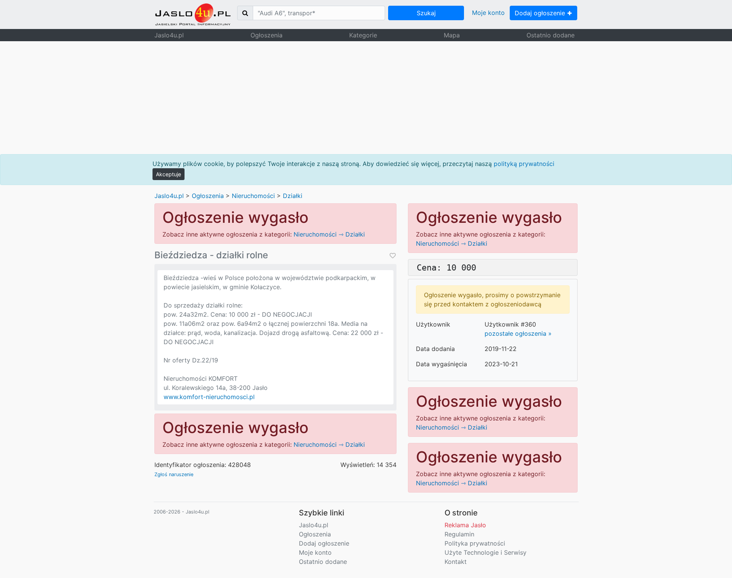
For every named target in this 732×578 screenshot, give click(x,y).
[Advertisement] (366, 97)
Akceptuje (168, 174)
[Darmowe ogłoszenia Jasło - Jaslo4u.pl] (193, 14)
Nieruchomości (253, 196)
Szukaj (426, 13)
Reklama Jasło (465, 525)
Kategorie (363, 35)
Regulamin (459, 534)
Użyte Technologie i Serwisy (486, 552)
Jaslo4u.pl (169, 35)
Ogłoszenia (266, 35)
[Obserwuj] (391, 255)
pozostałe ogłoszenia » (518, 333)
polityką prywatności (524, 163)
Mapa (452, 35)
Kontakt (456, 561)
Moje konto (488, 12)
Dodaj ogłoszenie (541, 13)
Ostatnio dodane (551, 35)
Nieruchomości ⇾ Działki (329, 234)
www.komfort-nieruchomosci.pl (209, 397)
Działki (292, 196)
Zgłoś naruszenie (173, 474)
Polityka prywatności (475, 543)
